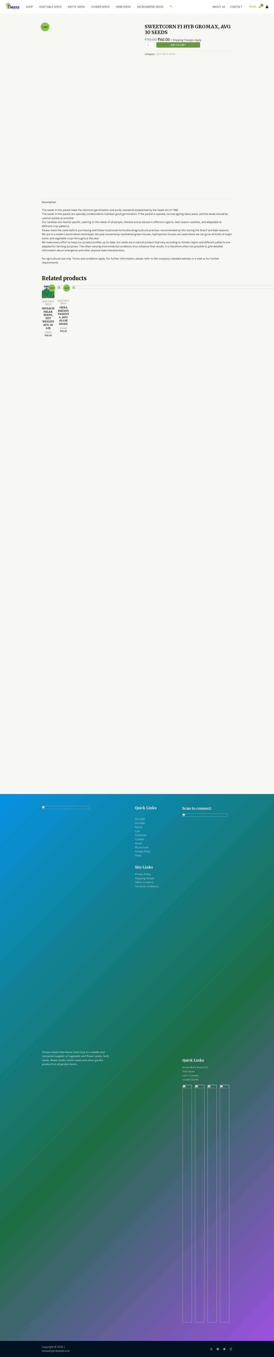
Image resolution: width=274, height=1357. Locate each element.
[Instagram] (231, 1349)
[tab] (49, 202)
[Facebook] (218, 1349)
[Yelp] (211, 1349)
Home (138, 843)
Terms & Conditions (147, 886)
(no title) (140, 819)
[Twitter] (224, 1349)
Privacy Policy (143, 851)
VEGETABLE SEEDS (50, 7)
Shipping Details (144, 878)
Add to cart (178, 44)
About (138, 827)
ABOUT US (218, 7)
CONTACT (236, 7)
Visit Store (188, 1071)
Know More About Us (195, 1067)
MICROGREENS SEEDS (150, 7)
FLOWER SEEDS (100, 7)
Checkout (140, 835)
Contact (139, 839)
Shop (138, 855)
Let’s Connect (190, 1075)
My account (142, 847)
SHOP (29, 7)
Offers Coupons (144, 882)
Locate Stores (190, 1079)
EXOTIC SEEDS (76, 7)
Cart (137, 831)
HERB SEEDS (123, 7)
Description (49, 202)
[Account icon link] (267, 6)
